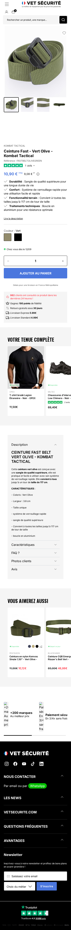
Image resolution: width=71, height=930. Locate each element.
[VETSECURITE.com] (35, 753)
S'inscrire (46, 886)
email (13, 786)
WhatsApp (37, 786)
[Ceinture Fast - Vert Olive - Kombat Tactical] (7, 237)
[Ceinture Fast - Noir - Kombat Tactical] (18, 237)
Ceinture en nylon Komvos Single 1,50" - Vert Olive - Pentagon (23, 659)
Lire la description (13, 218)
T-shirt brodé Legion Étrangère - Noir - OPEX (22, 397)
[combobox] (21, 886)
